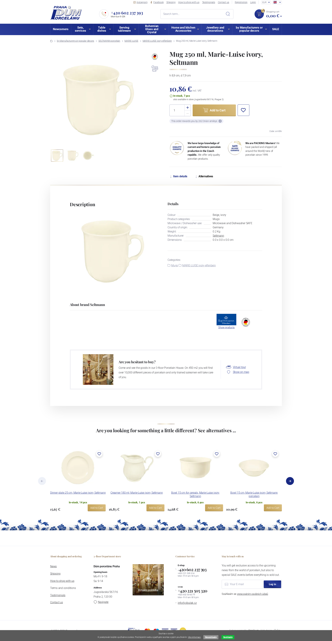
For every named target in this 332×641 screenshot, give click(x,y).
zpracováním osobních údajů (252, 594)
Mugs (174, 265)
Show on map (241, 372)
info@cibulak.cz (187, 603)
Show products (226, 327)
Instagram (142, 2)
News (53, 566)
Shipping (170, 2)
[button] (143, 99)
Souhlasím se (245, 594)
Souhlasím (228, 637)
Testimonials (208, 2)
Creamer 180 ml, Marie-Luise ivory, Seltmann (136, 492)
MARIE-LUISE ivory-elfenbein (157, 40)
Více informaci (194, 637)
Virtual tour (239, 367)
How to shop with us (188, 2)
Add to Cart (96, 507)
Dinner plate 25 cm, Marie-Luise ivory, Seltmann (78, 492)
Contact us (223, 2)
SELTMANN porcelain (109, 40)
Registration (241, 2)
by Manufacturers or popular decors (75, 40)
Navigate (103, 602)
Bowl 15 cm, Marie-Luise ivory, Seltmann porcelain (254, 494)
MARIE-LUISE (131, 40)
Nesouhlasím (210, 637)
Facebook (158, 2)
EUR (264, 2)
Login (253, 2)
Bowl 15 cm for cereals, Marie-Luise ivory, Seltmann (195, 494)
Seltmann (218, 235)
